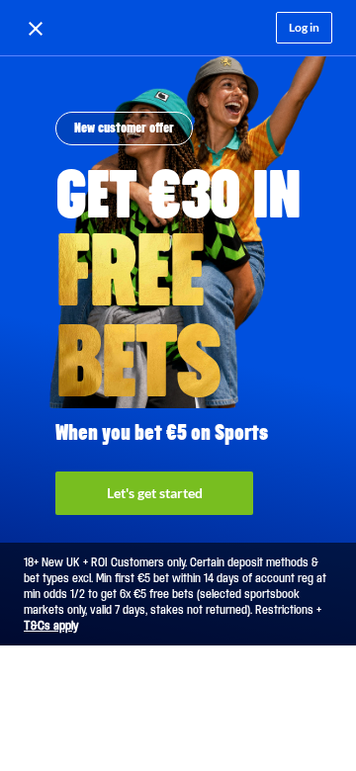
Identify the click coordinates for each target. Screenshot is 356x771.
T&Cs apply (51, 625)
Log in (304, 27)
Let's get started (155, 492)
